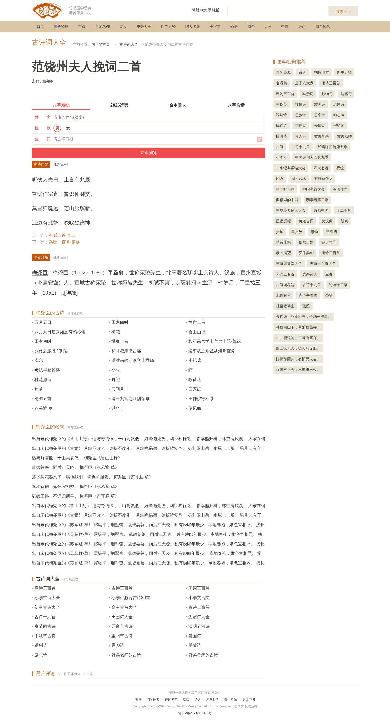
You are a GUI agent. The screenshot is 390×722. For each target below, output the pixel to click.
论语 (234, 26)
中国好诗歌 (285, 189)
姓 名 (43, 117)
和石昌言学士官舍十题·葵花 (214, 341)
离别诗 (338, 104)
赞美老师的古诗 (126, 655)
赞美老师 (344, 136)
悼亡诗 (281, 125)
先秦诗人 (309, 274)
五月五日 (42, 322)
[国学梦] (48, 10)
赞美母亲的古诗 (203, 655)
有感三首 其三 (62, 235)
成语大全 (143, 26)
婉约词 (338, 125)
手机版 (213, 10)
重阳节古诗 (122, 636)
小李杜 (281, 157)
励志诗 (40, 655)
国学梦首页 (100, 44)
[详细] (71, 293)
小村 (115, 370)
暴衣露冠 (283, 253)
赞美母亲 (321, 136)
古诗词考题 (285, 285)
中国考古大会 (313, 189)
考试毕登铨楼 (47, 370)
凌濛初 (331, 232)
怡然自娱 (306, 242)
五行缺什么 (323, 178)
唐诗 (302, 26)
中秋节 (281, 104)
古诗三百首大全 (323, 263)
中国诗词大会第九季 (311, 157)
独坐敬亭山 (285, 306)
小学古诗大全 (47, 597)
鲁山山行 (196, 332)
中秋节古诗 (45, 636)
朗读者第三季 (317, 200)
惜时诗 (281, 136)
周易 (251, 26)
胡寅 (344, 221)
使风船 (194, 408)
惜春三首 (119, 341)
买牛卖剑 (306, 253)
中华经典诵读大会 (291, 168)
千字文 (215, 26)
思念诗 (319, 115)
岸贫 (38, 389)
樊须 (279, 232)
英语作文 (340, 189)
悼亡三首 (196, 322)
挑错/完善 (60, 164)
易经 (340, 168)
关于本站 (230, 699)
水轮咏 (194, 360)
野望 (115, 379)
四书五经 (168, 26)
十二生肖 (343, 210)
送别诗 (40, 645)
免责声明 (248, 699)
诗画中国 (321, 210)
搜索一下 (343, 11)
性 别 (43, 128)
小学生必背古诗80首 (130, 597)
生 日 (43, 139)
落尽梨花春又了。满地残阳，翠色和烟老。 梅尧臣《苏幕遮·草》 (92, 477)
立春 (329, 274)
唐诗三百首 (45, 588)
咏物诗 (327, 94)
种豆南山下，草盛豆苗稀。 (298, 327)
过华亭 (117, 408)
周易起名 (322, 26)
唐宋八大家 (304, 83)
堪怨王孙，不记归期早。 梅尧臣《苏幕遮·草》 (75, 496)
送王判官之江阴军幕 (130, 398)
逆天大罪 (329, 242)
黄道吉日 (306, 221)
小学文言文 (199, 597)
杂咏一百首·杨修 (64, 242)
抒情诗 (300, 104)
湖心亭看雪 (308, 295)
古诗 (81, 26)
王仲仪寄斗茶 (201, 398)
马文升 (296, 232)
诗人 (123, 26)
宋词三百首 (199, 588)
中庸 (285, 26)
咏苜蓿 (194, 379)
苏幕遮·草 (43, 408)
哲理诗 (300, 125)
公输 (329, 295)
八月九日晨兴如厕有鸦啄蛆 (59, 332)
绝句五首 (42, 398)
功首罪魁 (283, 242)
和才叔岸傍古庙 (126, 351)
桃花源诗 (42, 379)
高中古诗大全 (124, 607)
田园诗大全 (122, 617)
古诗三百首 (122, 588)
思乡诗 (117, 645)
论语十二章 (338, 285)
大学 (268, 26)
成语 (186, 699)
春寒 (38, 360)
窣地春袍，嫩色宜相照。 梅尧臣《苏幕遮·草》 (75, 486)
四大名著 (192, 26)
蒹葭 (306, 306)
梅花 (115, 332)
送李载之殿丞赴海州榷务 (211, 351)
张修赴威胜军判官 (51, 351)
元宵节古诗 (122, 626)
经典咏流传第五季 (333, 147)
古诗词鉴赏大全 (289, 263)
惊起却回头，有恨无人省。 (298, 359)
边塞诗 (346, 94)
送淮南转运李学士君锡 (132, 360)
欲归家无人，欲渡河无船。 (298, 348)
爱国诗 (194, 636)
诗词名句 (102, 26)
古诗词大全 (49, 42)
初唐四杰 (321, 72)
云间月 (117, 389)
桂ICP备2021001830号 (195, 713)
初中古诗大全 (47, 607)
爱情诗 (194, 645)
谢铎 (314, 232)
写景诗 (308, 94)
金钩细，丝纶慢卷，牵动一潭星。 (304, 316)
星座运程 (283, 221)
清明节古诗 (199, 626)
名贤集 (281, 83)
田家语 (194, 389)
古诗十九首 (45, 617)
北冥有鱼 (283, 295)
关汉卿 (327, 221)
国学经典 (61, 26)
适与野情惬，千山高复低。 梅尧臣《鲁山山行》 (77, 458)
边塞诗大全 (199, 617)
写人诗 (300, 136)
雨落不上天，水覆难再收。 (298, 370)
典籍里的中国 (287, 200)
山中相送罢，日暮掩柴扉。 (298, 338)
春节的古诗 (45, 626)
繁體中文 (199, 10)
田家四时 (119, 322)
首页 (40, 26)
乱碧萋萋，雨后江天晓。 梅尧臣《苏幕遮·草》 (75, 467)
